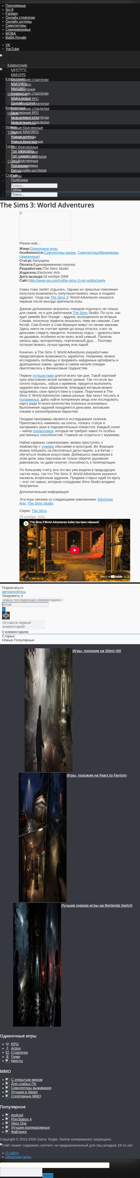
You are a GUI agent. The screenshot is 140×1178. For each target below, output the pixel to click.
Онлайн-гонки (23, 102)
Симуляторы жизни (60, 252)
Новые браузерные (27, 127)
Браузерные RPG (25, 112)
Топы (9, 146)
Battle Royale (15, 37)
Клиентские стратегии (30, 79)
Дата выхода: (31, 276)
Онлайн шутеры (18, 21)
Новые (11, 126)
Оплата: (26, 264)
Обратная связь (18, 1157)
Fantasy (11, 13)
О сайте (11, 1153)
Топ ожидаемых (24, 165)
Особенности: (31, 252)
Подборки (19, 179)
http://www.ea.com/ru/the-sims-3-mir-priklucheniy (67, 280)
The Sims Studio (40, 503)
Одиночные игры (44, 248)
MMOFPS (18, 74)
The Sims (80, 313)
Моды (16, 184)
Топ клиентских (24, 155)
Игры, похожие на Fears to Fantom (97, 775)
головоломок (43, 431)
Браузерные (15, 107)
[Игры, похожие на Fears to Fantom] (43, 838)
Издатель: (28, 272)
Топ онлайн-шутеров (28, 170)
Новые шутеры (23, 136)
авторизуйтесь (14, 592)
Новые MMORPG (25, 131)
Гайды (16, 189)
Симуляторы (15, 25)
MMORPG (19, 83)
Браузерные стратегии (30, 117)
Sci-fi (9, 9)
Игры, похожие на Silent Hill (96, 650)
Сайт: (24, 280)
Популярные (15, 5)
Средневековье (18, 29)
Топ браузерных (24, 146)
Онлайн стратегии (20, 17)
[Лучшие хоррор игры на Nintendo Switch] (37, 965)
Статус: (26, 260)
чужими (47, 446)
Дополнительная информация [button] (44, 492)
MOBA (10, 33)
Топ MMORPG (22, 151)
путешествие (43, 375)
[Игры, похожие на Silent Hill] (48, 710)
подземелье (29, 399)
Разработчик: (31, 268)
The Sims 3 (59, 297)
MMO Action (21, 98)
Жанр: (24, 248)
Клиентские (17, 65)
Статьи (11, 175)
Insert (47, 1175)
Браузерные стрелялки (30, 108)
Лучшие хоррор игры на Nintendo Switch (96, 905)
